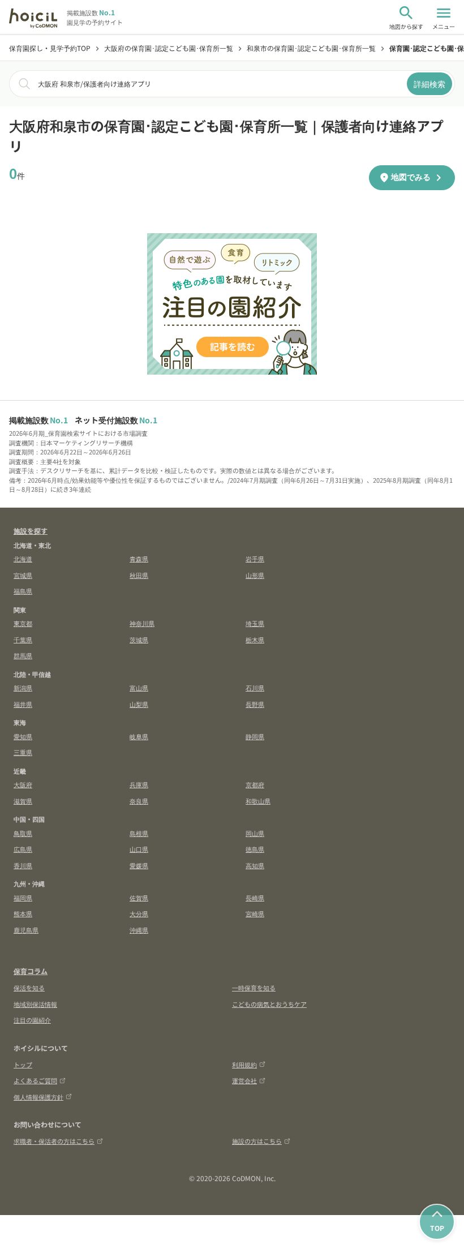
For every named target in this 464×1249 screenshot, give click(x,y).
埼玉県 (255, 623)
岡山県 (255, 833)
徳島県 (255, 848)
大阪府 (23, 784)
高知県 (255, 865)
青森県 (139, 558)
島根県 (139, 833)
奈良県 (139, 800)
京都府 (255, 784)
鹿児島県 (26, 929)
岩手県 (255, 558)
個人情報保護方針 (38, 1096)
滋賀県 (23, 800)
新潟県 (23, 687)
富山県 (139, 687)
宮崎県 (255, 913)
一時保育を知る (254, 987)
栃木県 (255, 639)
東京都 (23, 623)
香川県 (23, 865)
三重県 (23, 752)
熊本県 (23, 913)
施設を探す (31, 530)
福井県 (23, 704)
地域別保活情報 (35, 1003)
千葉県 (23, 639)
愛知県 (23, 736)
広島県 (23, 848)
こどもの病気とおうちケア (269, 1003)
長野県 (255, 704)
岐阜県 (139, 736)
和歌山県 (258, 800)
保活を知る (29, 987)
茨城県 (139, 639)
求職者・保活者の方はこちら (54, 1140)
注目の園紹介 (32, 1019)
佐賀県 (139, 897)
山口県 (139, 848)
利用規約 (244, 1064)
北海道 (23, 558)
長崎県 (255, 897)
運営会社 (244, 1080)
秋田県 (139, 575)
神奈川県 (142, 623)
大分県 (139, 913)
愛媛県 (139, 865)
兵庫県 (139, 784)
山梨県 (139, 704)
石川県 (255, 687)
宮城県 (23, 575)
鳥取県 (23, 833)
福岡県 (23, 897)
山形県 (255, 575)
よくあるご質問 (35, 1080)
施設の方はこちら (257, 1140)
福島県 (23, 590)
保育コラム (31, 971)
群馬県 (23, 655)
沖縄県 (139, 929)
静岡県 (255, 736)
